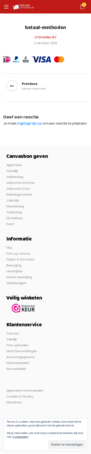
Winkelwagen (16, 283)
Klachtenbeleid (17, 363)
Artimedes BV (45, 37)
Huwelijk (12, 171)
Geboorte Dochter (20, 182)
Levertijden (14, 271)
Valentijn (12, 200)
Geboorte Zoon (18, 188)
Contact (12, 333)
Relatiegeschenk (19, 194)
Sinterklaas (14, 218)
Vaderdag (14, 212)
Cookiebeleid (20, 437)
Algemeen (14, 165)
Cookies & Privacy (19, 396)
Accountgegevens (20, 357)
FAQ (9, 247)
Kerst (10, 224)
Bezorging (13, 265)
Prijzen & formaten (20, 259)
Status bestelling (19, 277)
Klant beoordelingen (21, 351)
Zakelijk (11, 339)
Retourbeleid (16, 369)
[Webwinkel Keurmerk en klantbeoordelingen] (23, 308)
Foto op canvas (18, 253)
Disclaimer (14, 402)
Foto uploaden (17, 345)
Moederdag (15, 206)
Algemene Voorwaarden (25, 390)
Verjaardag (14, 177)
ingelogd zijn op (29, 123)
